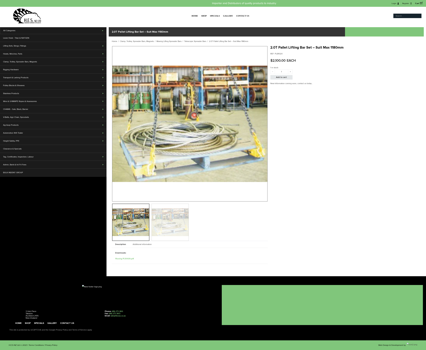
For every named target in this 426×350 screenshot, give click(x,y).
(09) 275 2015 (114, 313)
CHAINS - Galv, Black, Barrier (15, 109)
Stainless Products (11, 93)
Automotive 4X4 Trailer (13, 133)
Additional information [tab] (142, 244)
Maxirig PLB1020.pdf (124, 258)
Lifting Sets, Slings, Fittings (14, 46)
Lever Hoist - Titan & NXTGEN (16, 38)
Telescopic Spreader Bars (195, 41)
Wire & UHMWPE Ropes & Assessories (20, 101)
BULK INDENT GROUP (13, 172)
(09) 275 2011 (117, 311)
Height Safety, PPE (11, 141)
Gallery (228, 16)
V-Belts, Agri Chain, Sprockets (16, 117)
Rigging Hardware (11, 69)
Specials (215, 16)
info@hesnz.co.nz (118, 316)
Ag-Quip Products (11, 125)
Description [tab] (120, 244)
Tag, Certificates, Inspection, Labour (18, 157)
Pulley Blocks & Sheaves (14, 85)
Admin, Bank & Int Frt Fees (14, 164)
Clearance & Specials (12, 149)
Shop (204, 16)
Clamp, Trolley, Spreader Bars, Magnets (20, 61)
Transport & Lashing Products (15, 77)
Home (195, 16)
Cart (417, 3)
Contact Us (242, 16)
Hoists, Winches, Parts (12, 54)
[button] (264, 49)
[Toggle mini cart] (421, 3)
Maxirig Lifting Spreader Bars (169, 41)
